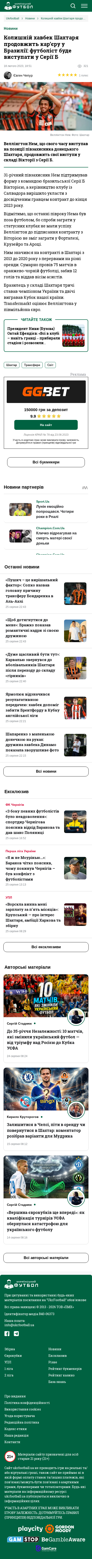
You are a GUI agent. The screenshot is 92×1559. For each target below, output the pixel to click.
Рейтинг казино (61, 1375)
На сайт (46, 425)
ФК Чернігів (15, 804)
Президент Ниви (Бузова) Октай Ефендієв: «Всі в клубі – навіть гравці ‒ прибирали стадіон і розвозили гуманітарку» (33, 338)
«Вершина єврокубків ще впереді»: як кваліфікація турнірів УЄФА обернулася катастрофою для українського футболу (46, 1221)
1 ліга (8, 1369)
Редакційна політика (21, 1422)
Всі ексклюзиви (46, 947)
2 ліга (8, 1375)
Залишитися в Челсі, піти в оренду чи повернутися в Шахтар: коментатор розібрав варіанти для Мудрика (46, 1130)
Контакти (12, 1442)
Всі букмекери (46, 462)
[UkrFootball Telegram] (16, 1333)
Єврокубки (13, 1355)
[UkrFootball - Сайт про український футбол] (18, 5)
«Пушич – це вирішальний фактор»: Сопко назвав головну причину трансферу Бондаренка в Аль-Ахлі (32, 590)
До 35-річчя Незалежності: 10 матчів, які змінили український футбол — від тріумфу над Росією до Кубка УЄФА (45, 1039)
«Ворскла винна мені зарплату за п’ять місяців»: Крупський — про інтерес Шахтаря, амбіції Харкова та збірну (33, 915)
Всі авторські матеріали (46, 1258)
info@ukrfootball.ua (19, 1325)
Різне (52, 1362)
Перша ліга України (21, 851)
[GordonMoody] (59, 1529)
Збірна (9, 1349)
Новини (11, 28)
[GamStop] (23, 1539)
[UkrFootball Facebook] (6, 1333)
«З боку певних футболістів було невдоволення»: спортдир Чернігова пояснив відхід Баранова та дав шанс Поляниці (33, 821)
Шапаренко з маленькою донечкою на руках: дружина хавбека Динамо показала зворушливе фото (32, 742)
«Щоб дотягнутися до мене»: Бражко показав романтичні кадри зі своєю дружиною (32, 627)
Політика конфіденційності (27, 1403)
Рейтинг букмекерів (65, 1369)
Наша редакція (16, 1435)
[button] (72, 6)
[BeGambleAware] (63, 1540)
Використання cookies (22, 1409)
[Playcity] (30, 1529)
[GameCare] (46, 1548)
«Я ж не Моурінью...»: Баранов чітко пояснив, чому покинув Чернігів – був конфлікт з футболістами (30, 868)
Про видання (15, 1396)
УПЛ (9, 897)
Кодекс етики (15, 1429)
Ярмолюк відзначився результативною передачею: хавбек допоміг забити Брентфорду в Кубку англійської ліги (33, 704)
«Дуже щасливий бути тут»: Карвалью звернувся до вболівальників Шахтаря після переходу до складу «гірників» (33, 665)
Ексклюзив (57, 1355)
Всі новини (46, 771)
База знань (57, 1382)
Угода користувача (19, 1416)
